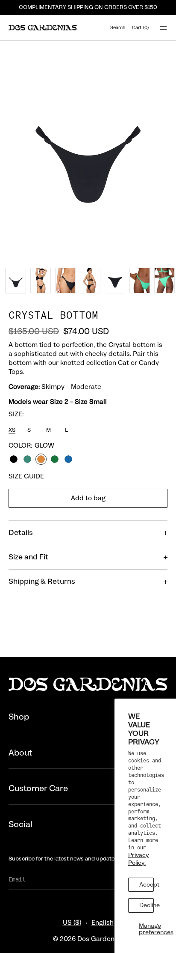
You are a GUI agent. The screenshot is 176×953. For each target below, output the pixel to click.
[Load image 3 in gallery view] (65, 280)
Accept (146, 884)
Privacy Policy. (138, 859)
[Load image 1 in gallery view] (16, 280)
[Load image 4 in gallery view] (90, 280)
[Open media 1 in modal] (88, 151)
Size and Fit (28, 557)
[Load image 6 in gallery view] (139, 280)
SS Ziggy (68, 459)
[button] (118, 27)
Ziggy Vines (55, 459)
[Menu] (158, 27)
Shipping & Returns (42, 582)
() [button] (140, 27)
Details (21, 533)
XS (12, 430)
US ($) (72, 922)
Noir (14, 459)
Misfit (27, 459)
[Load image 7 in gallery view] (164, 280)
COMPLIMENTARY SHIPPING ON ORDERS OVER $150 (88, 7)
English (102, 922)
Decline (146, 905)
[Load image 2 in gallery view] (40, 280)
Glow (41, 459)
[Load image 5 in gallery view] (115, 280)
